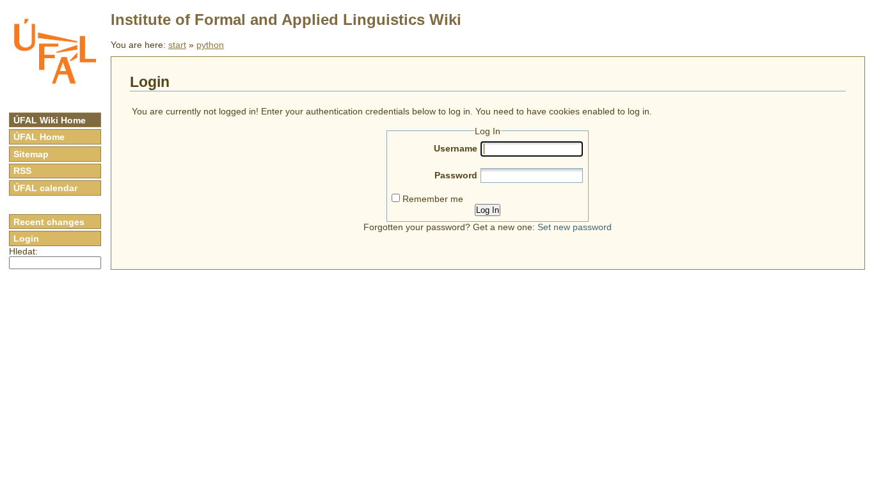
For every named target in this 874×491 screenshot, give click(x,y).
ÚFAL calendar (45, 188)
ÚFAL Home (39, 137)
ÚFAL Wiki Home (49, 120)
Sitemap (31, 154)
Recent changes (48, 222)
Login (26, 238)
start (177, 45)
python (210, 45)
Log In (487, 210)
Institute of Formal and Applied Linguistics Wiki (286, 19)
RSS (22, 171)
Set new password (574, 227)
